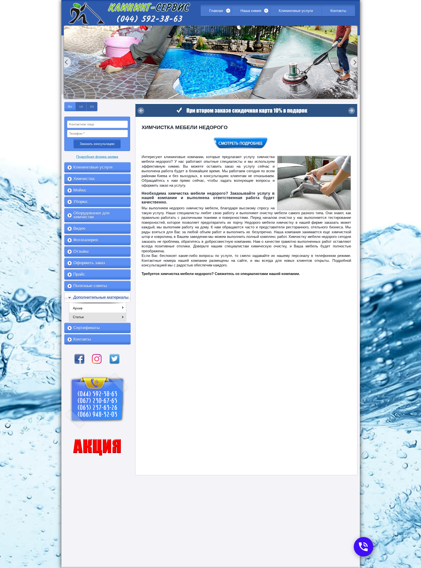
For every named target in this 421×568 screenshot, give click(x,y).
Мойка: (79, 190)
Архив (77, 308)
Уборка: (80, 201)
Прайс (79, 274)
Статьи (78, 317)
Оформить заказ (89, 263)
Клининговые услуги (296, 11)
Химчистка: (84, 178)
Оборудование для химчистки (91, 215)
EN (92, 106)
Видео (79, 228)
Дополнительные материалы (100, 297)
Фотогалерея (85, 240)
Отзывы (80, 251)
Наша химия (250, 11)
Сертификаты (86, 327)
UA (81, 106)
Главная (216, 11)
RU (70, 106)
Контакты (338, 11)
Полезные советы (90, 286)
